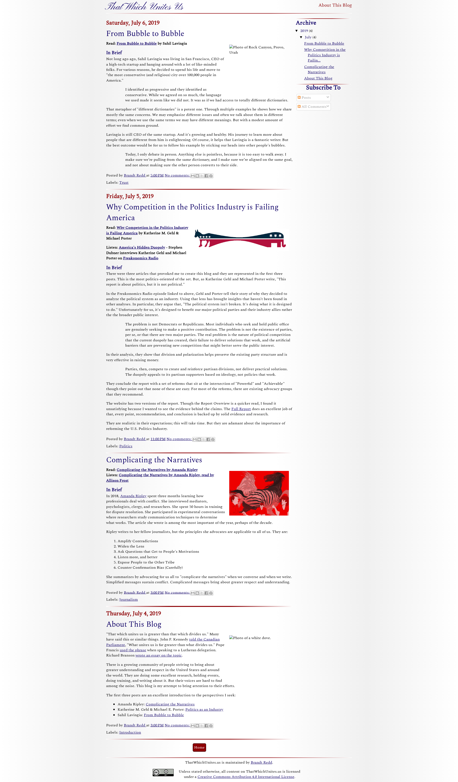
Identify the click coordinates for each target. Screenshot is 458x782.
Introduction (130, 732)
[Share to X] (201, 175)
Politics (125, 446)
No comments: (178, 175)
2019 (304, 31)
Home (199, 747)
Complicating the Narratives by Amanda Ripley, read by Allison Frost (160, 477)
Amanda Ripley (133, 496)
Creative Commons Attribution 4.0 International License (246, 777)
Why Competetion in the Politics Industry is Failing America (147, 230)
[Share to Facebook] (206, 175)
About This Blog (335, 5)
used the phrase (133, 650)
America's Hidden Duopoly (142, 247)
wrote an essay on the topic (158, 655)
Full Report (241, 409)
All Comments (314, 106)
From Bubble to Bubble (145, 34)
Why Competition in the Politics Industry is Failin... (325, 55)
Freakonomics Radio (140, 258)
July (308, 37)
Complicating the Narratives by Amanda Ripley (157, 470)
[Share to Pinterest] (210, 175)
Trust (124, 182)
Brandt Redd (261, 762)
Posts (306, 97)
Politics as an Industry (204, 709)
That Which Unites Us (145, 7)
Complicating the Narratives (154, 460)
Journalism (128, 599)
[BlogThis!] (197, 175)
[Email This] (192, 175)
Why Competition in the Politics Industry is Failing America (192, 212)
